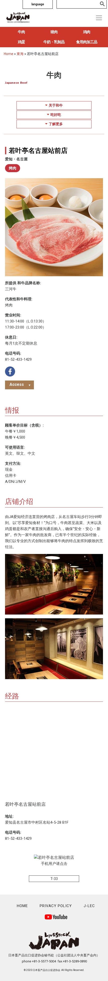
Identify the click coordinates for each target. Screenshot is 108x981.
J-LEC (89, 906)
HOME (22, 906)
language (37, 4)
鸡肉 (86, 32)
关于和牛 (56, 105)
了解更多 (56, 124)
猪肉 (54, 32)
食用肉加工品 (86, 42)
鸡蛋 (21, 42)
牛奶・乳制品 (54, 42)
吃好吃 (55, 115)
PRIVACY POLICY (56, 906)
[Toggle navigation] (99, 18)
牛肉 (21, 32)
